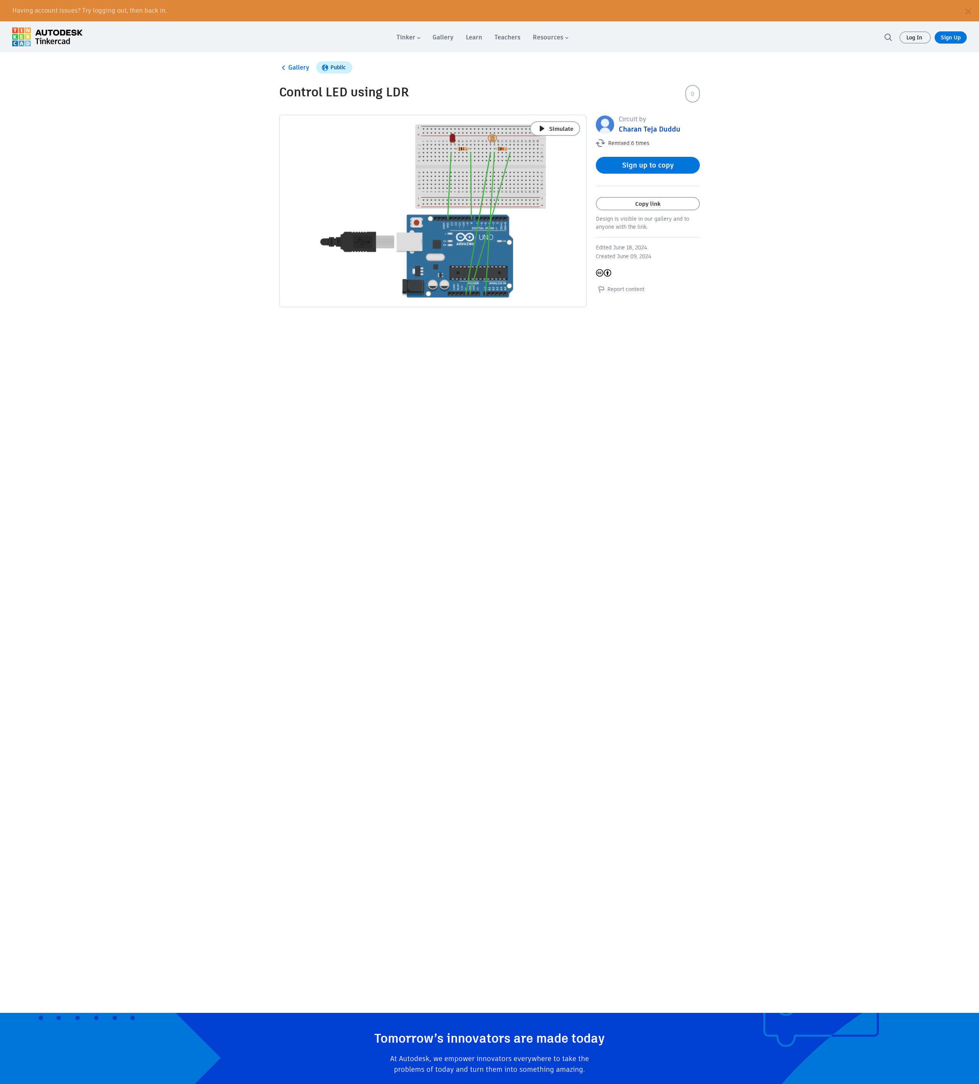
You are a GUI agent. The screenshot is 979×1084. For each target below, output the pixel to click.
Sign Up (951, 37)
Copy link (647, 204)
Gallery (298, 67)
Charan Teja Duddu (649, 129)
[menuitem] (408, 37)
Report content (625, 289)
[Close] (968, 11)
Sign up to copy (648, 165)
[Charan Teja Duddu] (605, 124)
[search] (888, 37)
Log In (915, 37)
